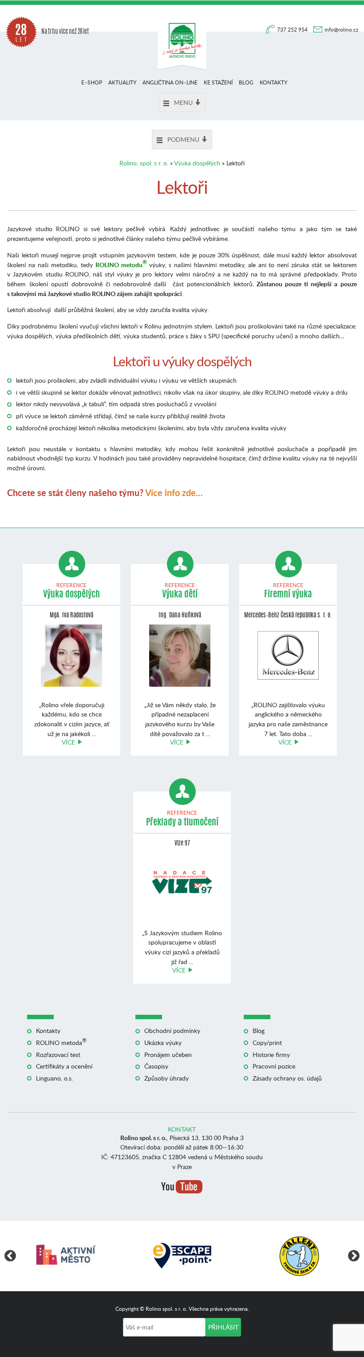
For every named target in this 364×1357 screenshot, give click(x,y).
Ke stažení (218, 82)
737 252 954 (293, 29)
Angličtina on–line (170, 82)
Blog (246, 82)
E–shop (91, 82)
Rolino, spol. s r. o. (143, 163)
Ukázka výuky (163, 1042)
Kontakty (273, 82)
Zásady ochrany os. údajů (287, 1078)
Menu (183, 102)
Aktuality (122, 82)
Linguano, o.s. (54, 1078)
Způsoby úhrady (166, 1078)
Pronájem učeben (168, 1054)
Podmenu (183, 139)
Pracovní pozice (274, 1066)
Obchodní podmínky (172, 1030)
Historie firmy (271, 1054)
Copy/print (267, 1042)
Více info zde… (173, 492)
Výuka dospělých (197, 163)
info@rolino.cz (341, 29)
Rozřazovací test (58, 1054)
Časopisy (156, 1066)
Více (68, 742)
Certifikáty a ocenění (64, 1066)
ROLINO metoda (61, 1042)
